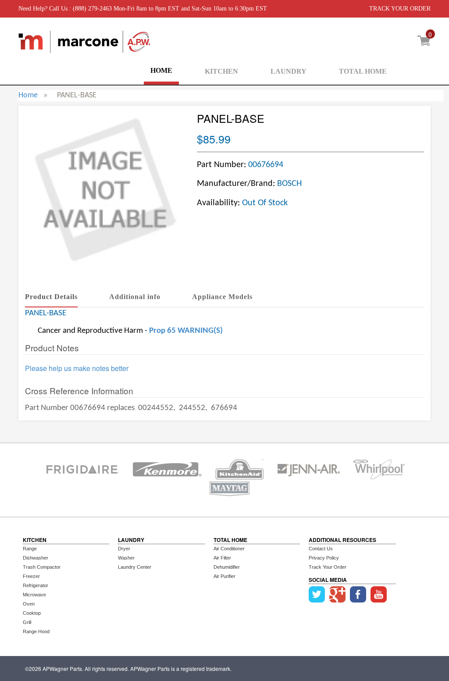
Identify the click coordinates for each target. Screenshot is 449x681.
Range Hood (36, 631)
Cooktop (32, 613)
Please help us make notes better (76, 368)
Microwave (34, 594)
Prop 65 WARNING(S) (186, 331)
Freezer (31, 576)
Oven (29, 603)
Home (28, 95)
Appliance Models (222, 296)
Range (30, 548)
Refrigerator (35, 585)
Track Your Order (327, 567)
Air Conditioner (229, 548)
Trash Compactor (42, 567)
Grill (27, 622)
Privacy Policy (324, 557)
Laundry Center (134, 567)
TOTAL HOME (363, 71)
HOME (161, 70)
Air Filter (222, 557)
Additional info (134, 296)
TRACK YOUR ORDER (400, 8)
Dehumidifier (227, 567)
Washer (126, 557)
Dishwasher (35, 557)
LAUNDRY (288, 71)
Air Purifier (224, 576)
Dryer (124, 548)
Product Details (51, 296)
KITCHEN (221, 71)
